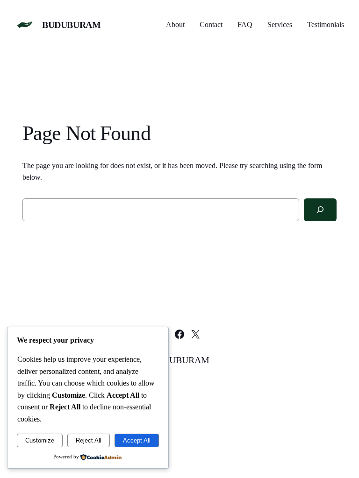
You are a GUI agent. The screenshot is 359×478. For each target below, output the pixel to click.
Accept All (137, 440)
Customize (39, 440)
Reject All (88, 440)
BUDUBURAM (71, 25)
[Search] (320, 209)
